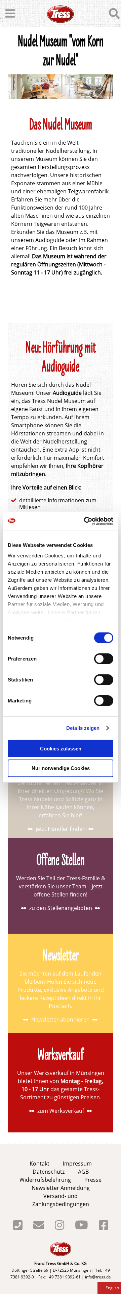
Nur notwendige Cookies (61, 768)
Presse (93, 1179)
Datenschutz (49, 1171)
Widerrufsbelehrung (45, 1179)
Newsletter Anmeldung (61, 1188)
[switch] (103, 658)
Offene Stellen (60, 861)
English (112, 1288)
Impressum (77, 1163)
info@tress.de (98, 1277)
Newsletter (60, 957)
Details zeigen (82, 728)
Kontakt (39, 1163)
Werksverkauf (61, 1056)
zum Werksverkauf (60, 1111)
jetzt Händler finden (61, 829)
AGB (83, 1171)
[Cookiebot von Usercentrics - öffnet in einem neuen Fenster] (85, 521)
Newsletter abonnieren (60, 1019)
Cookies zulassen (60, 748)
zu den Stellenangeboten (60, 908)
